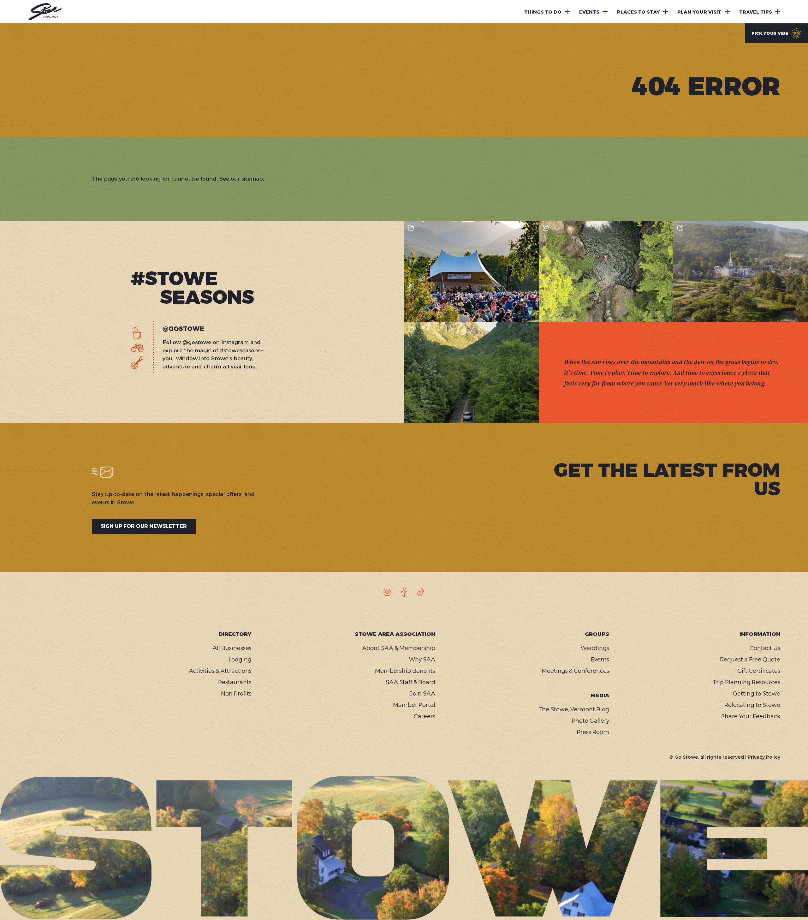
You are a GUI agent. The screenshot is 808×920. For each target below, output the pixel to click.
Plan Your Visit (699, 12)
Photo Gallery (590, 720)
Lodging (240, 659)
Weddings (595, 648)
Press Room (593, 732)
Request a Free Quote (750, 659)
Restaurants (235, 682)
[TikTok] (420, 592)
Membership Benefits (405, 670)
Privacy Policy (764, 757)
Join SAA (422, 693)
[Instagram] (387, 592)
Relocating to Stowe (752, 705)
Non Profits (236, 693)
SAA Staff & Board (410, 682)
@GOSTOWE (183, 328)
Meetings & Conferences (575, 670)
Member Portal (414, 705)
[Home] (45, 12)
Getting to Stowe (756, 693)
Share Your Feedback (750, 716)
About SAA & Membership (398, 648)
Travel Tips (755, 12)
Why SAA (422, 659)
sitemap (252, 179)
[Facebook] (404, 592)
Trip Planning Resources (746, 682)
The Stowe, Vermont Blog (573, 709)
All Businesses (232, 648)
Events (589, 12)
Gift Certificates (758, 670)
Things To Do (542, 12)
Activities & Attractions (220, 670)
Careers (424, 716)
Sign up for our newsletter (144, 526)
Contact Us (765, 648)
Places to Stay (638, 12)
